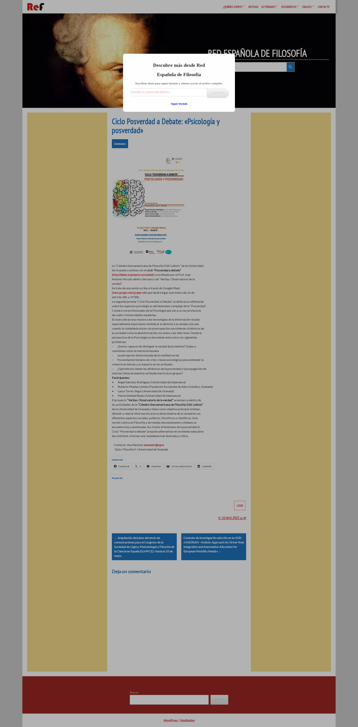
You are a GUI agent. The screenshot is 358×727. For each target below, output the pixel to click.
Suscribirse (218, 93)
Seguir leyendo (179, 103)
